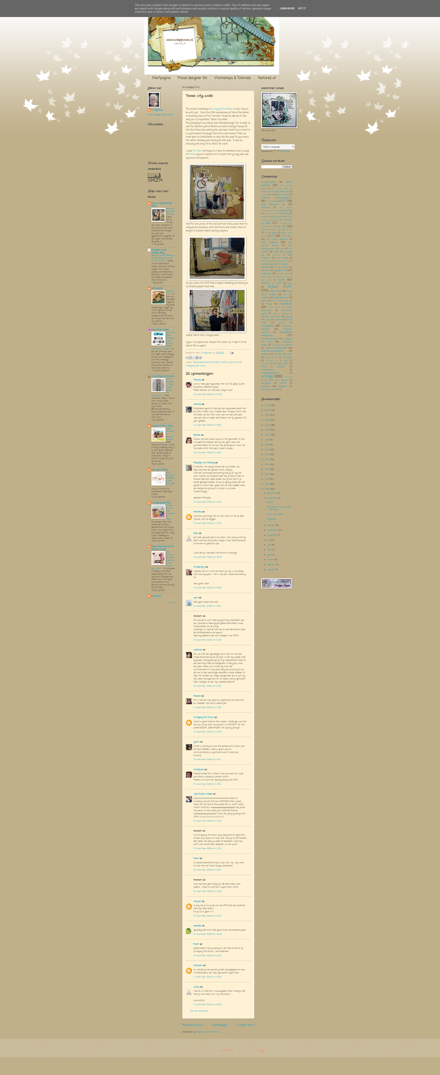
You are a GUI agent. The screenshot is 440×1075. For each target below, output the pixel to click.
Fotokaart (265, 270)
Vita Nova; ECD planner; (276, 380)
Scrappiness (157, 110)
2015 (267, 459)
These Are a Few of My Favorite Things (162, 548)
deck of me (287, 229)
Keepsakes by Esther (271, 283)
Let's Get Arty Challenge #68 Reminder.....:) (170, 479)
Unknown (198, 965)
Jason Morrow (227, 1050)
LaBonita (198, 649)
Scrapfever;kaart (269, 338)
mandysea (199, 769)
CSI (272, 226)
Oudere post (245, 1025)
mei (269, 550)
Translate (284, 151)
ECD (271, 236)
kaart (281, 280)
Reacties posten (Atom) (207, 1032)
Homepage (219, 1025)
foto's (286, 267)
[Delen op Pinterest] (200, 357)
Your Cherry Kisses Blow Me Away (279, 508)
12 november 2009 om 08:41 (207, 452)
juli (269, 540)
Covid (281, 223)
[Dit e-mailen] (187, 357)
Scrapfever (267, 326)
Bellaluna (265, 207)
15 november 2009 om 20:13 (207, 848)
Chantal (197, 404)
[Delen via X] (194, 357)
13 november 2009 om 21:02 (207, 686)
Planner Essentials (270, 316)
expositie (276, 255)
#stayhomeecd (268, 182)
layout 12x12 (275, 291)
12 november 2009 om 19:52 (208, 557)
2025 (268, 410)
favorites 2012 (267, 261)
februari (271, 564)
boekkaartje (287, 210)
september (273, 530)
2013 (267, 469)
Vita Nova (288, 377)
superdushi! (170, 293)
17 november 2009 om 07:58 (208, 1004)
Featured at (267, 78)
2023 (263, 191)
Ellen (196, 533)
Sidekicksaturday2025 (272, 351)
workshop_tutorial (269, 389)
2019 (267, 439)
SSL (276, 357)
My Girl (270, 502)
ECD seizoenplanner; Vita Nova (276, 247)
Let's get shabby (159, 469)
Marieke (197, 511)
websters (266, 386)
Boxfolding (284, 213)
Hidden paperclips (268, 276)
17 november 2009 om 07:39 (207, 977)
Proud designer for (192, 78)
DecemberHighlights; (269, 229)
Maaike (197, 696)
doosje (274, 232)
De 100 (281, 226)
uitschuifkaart (267, 370)
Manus (264, 300)
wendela (197, 925)
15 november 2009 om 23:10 (207, 916)
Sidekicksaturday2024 (276, 348)
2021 (267, 430)
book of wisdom (271, 213)
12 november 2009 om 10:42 (207, 502)
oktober (271, 525)
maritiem (276, 301)
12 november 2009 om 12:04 (207, 523)
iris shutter (284, 276)
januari (271, 569)
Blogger (261, 1050)
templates (265, 363)
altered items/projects (276, 198)
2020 (268, 435)
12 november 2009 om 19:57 (207, 606)
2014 (267, 464)
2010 (267, 484)
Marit (196, 858)
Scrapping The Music (222, 109)
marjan (197, 901)
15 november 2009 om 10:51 (207, 759)
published (278, 319)
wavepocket (266, 383)
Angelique (271, 519)
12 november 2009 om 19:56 (208, 587)
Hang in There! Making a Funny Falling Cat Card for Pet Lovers (162, 258)
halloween (266, 273)
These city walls (275, 514)
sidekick (288, 345)
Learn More (287, 8)
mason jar (287, 300)
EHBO (276, 251)
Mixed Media (274, 307)
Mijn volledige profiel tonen (160, 114)
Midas (269, 304)
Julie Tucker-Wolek (203, 794)
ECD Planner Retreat (276, 244)
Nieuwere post (192, 1025)
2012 (267, 474)
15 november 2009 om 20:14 (207, 870)
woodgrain (282, 386)
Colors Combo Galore (270, 220)
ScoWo (282, 322)
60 (271, 194)
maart (271, 559)
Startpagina (161, 78)
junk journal (266, 280)
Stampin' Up (272, 360)
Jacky (196, 987)
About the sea (282, 194)
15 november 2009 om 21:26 (208, 891)
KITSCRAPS (157, 288)
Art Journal (272, 201)
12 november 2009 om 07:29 (208, 394)
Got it (302, 8)
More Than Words (160, 329)
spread (268, 357)
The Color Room (281, 363)
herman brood (283, 273)
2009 (268, 489)
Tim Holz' (197, 151)
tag (285, 360)
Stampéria (287, 357)
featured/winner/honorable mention (210, 362)
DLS (266, 232)
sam (196, 597)
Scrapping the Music (161, 502)
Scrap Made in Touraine (162, 376)
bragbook (264, 216)
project (267, 319)
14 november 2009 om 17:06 (207, 707)
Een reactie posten (199, 1011)
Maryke (197, 379)
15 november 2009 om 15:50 (208, 821)
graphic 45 (280, 270)
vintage (267, 376)
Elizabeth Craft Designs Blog (159, 251)
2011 (267, 479)
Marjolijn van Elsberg (204, 462)
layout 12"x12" (235, 362)
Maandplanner (281, 297)
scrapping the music (196, 365)
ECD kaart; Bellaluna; (277, 239)
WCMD (283, 383)
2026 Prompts (281, 191)
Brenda (197, 435)
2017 (267, 449)
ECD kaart (287, 236)
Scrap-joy (156, 596)
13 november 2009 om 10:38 (207, 640)
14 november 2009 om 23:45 (208, 732)
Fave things (282, 258)
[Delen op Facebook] (197, 357)
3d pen (264, 194)
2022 (268, 425)
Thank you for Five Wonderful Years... (170, 512)
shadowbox (276, 345)
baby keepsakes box (273, 204)
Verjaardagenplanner (270, 373)
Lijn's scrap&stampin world (161, 205)
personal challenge (281, 313)
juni (269, 545)
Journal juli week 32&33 (170, 211)
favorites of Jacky (282, 261)
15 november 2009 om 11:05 (207, 784)
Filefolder (277, 267)
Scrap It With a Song (162, 425)
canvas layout (277, 216)
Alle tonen (171, 603)
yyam (196, 742)
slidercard (265, 354)
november (272, 498)
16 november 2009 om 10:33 (207, 955)
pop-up (289, 316)
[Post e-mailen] (231, 352)
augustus (272, 535)
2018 (267, 444)
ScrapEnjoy (199, 567)
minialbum (286, 304)
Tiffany (264, 366)
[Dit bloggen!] (190, 357)
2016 (267, 454)
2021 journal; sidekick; (280, 188)
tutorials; (281, 366)
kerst (289, 283)
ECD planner (269, 242)
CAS (288, 216)
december (272, 493)
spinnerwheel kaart (283, 354)
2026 (268, 405)
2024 (269, 191)
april (269, 555)
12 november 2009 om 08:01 (207, 425)
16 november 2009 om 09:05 (208, 934)
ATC (284, 201)
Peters (192, 154)
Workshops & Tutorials (232, 78)
